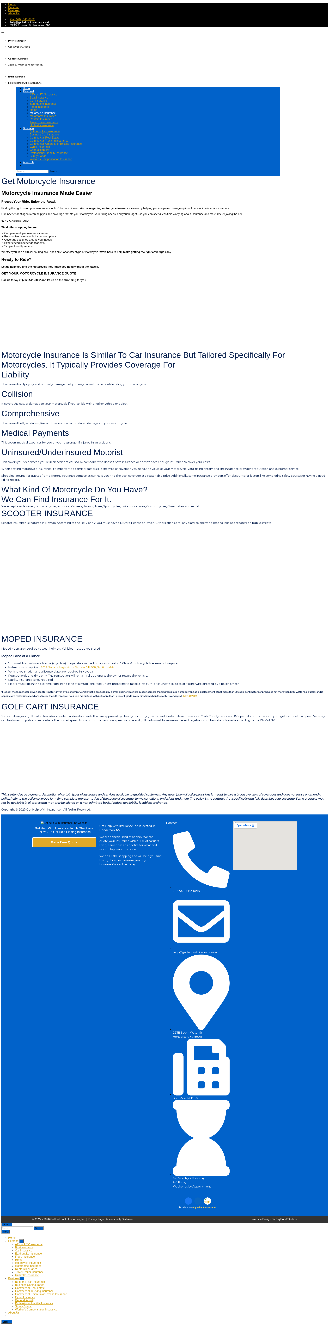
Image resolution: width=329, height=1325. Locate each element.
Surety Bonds (38, 156)
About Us (14, 13)
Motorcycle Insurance (43, 113)
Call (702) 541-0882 (22, 19)
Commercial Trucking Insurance (49, 140)
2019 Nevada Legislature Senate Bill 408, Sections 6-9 (77, 667)
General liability (39, 149)
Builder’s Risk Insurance (45, 131)
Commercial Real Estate (44, 137)
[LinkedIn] (198, 1201)
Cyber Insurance (40, 146)
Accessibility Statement (120, 1219)
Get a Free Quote (64, 842)
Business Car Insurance (44, 134)
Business (14, 10)
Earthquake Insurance (43, 103)
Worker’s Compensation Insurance (51, 159)
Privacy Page (96, 1219)
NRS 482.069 (190, 696)
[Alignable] (207, 1201)
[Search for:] (32, 171)
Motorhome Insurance (43, 116)
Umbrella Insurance (42, 125)
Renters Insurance (41, 119)
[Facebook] (188, 1201)
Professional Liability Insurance (49, 153)
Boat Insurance (39, 97)
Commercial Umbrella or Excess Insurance (56, 143)
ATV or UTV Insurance (43, 94)
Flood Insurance (40, 106)
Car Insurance (38, 100)
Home (12, 4)
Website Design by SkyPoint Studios (274, 1219)
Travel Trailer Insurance (44, 122)
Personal (13, 7)
